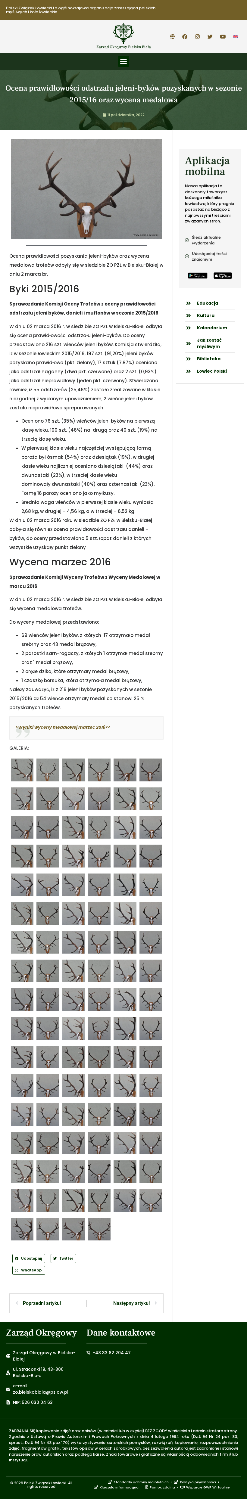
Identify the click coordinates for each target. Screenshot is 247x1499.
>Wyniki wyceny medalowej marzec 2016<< (63, 727)
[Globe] (172, 36)
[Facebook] (185, 36)
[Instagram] (197, 36)
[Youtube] (223, 36)
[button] (123, 61)
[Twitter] (210, 36)
